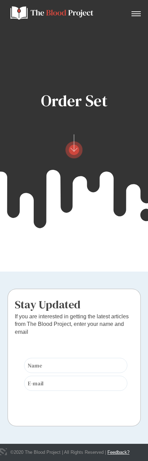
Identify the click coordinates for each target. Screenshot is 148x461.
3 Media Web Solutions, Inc (3, 451)
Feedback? (118, 452)
